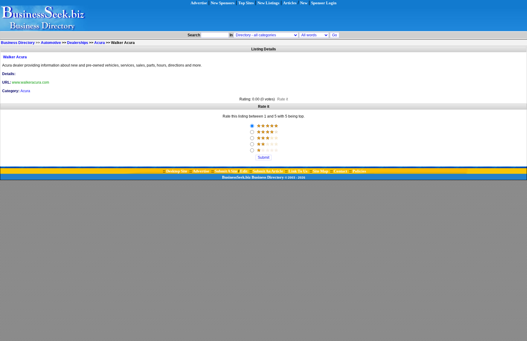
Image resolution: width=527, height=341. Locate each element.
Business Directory (268, 177)
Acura (99, 43)
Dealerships (77, 43)
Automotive (51, 43)
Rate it (282, 99)
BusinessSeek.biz (236, 177)
